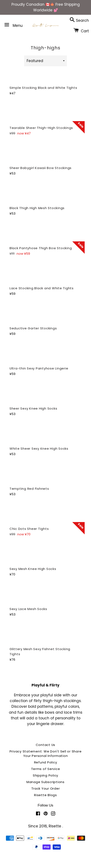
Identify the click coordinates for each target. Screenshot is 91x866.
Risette (55, 826)
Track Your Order (45, 788)
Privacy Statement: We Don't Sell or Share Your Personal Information (46, 753)
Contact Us (45, 745)
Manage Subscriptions (45, 782)
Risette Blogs (45, 795)
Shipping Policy (45, 775)
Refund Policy (45, 762)
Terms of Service (45, 769)
